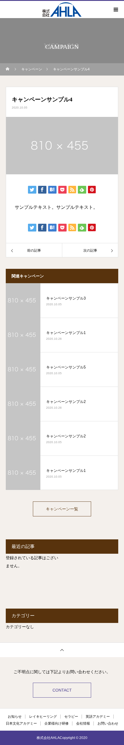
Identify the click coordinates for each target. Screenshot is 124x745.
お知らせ (15, 717)
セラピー (71, 717)
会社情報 (83, 723)
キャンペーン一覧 (62, 509)
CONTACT (62, 690)
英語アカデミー (98, 717)
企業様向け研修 (56, 723)
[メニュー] (115, 9)
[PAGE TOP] (62, 649)
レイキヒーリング (43, 717)
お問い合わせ (107, 723)
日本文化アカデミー (21, 723)
